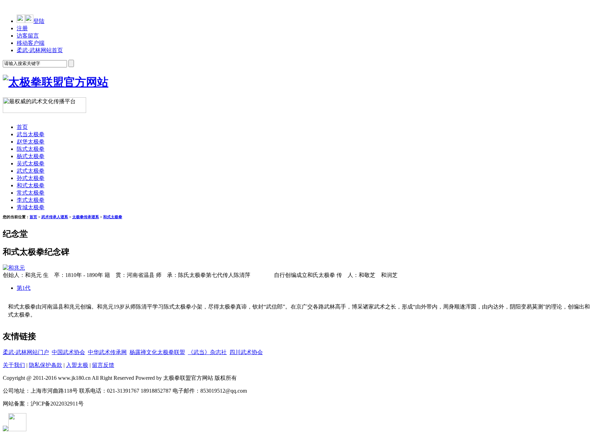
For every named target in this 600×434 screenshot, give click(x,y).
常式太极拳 (30, 193)
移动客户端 (30, 43)
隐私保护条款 (45, 365)
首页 (22, 127)
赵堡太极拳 (30, 142)
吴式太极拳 (30, 163)
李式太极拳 (30, 200)
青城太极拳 (30, 207)
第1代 (24, 288)
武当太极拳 (30, 134)
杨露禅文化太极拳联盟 (157, 352)
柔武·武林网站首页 (40, 50)
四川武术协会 (246, 352)
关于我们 (14, 365)
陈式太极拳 (30, 149)
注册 (22, 28)
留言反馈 (103, 365)
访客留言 (28, 36)
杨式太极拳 (30, 156)
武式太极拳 (30, 171)
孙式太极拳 (30, 178)
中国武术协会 (68, 352)
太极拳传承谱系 (85, 217)
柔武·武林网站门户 (26, 352)
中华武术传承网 (107, 352)
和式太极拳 (30, 185)
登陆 (38, 21)
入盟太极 (77, 365)
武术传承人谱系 (54, 217)
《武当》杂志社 (207, 352)
